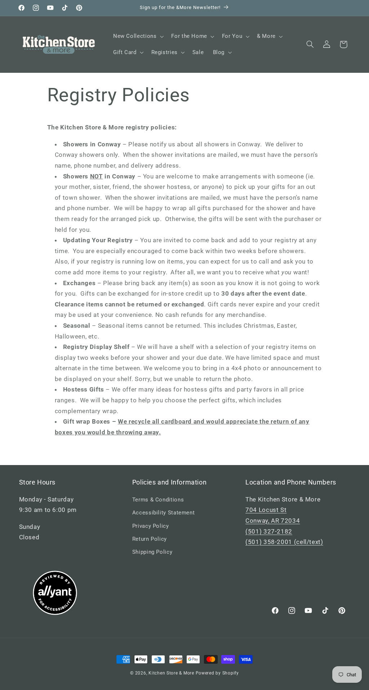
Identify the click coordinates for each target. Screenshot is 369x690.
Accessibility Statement (163, 512)
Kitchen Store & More (171, 673)
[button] (137, 36)
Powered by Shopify (217, 673)
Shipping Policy (152, 552)
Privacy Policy (150, 526)
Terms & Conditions (158, 499)
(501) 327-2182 (268, 531)
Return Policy (149, 539)
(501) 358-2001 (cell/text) (284, 541)
